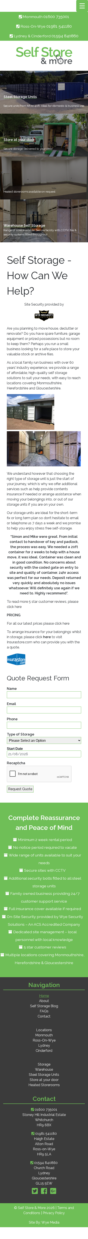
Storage (44, 1064)
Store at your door (44, 1080)
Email (11, 704)
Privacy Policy (54, 1213)
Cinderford (44, 1051)
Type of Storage (20, 734)
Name (12, 689)
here (18, 607)
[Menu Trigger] (82, 6)
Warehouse (44, 1069)
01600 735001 (56, 16)
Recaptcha (16, 763)
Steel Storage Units (44, 1075)
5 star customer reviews (45, 947)
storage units (17, 504)
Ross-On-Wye (44, 1040)
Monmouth (44, 1035)
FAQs (44, 1011)
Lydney (44, 1045)
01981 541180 (59, 26)
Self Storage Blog (44, 1006)
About (44, 1001)
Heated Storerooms (44, 1085)
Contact (44, 1016)
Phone (12, 719)
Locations (44, 1030)
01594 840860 (45, 1163)
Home (44, 996)
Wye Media (50, 1222)
